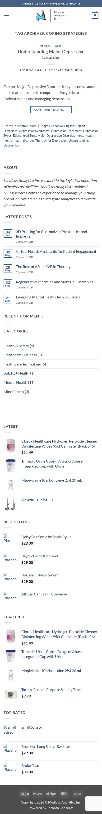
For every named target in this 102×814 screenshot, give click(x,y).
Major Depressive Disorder (56, 135)
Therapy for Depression (51, 140)
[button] (6, 15)
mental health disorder (19, 140)
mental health (85, 135)
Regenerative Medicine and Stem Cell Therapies (54, 281)
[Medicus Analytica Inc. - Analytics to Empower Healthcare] (51, 15)
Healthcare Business (20, 354)
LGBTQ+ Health (16, 373)
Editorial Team (71, 70)
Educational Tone (24, 135)
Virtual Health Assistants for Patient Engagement (56, 251)
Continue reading (51, 109)
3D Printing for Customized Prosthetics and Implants (51, 233)
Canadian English (62, 126)
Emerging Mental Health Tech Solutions (48, 297)
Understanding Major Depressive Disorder (51, 54)
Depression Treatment (66, 131)
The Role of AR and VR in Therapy (43, 266)
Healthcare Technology (22, 364)
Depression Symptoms (34, 131)
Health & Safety (16, 345)
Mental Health (51, 45)
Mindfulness (14, 391)
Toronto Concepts (60, 808)
